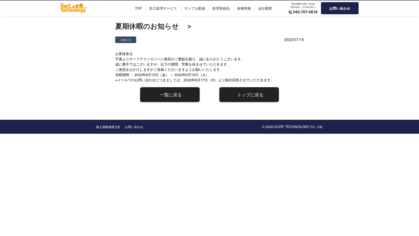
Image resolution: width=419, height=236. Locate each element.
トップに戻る (250, 94)
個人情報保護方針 (108, 127)
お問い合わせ (339, 8)
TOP (138, 8)
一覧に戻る (171, 94)
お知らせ (125, 40)
